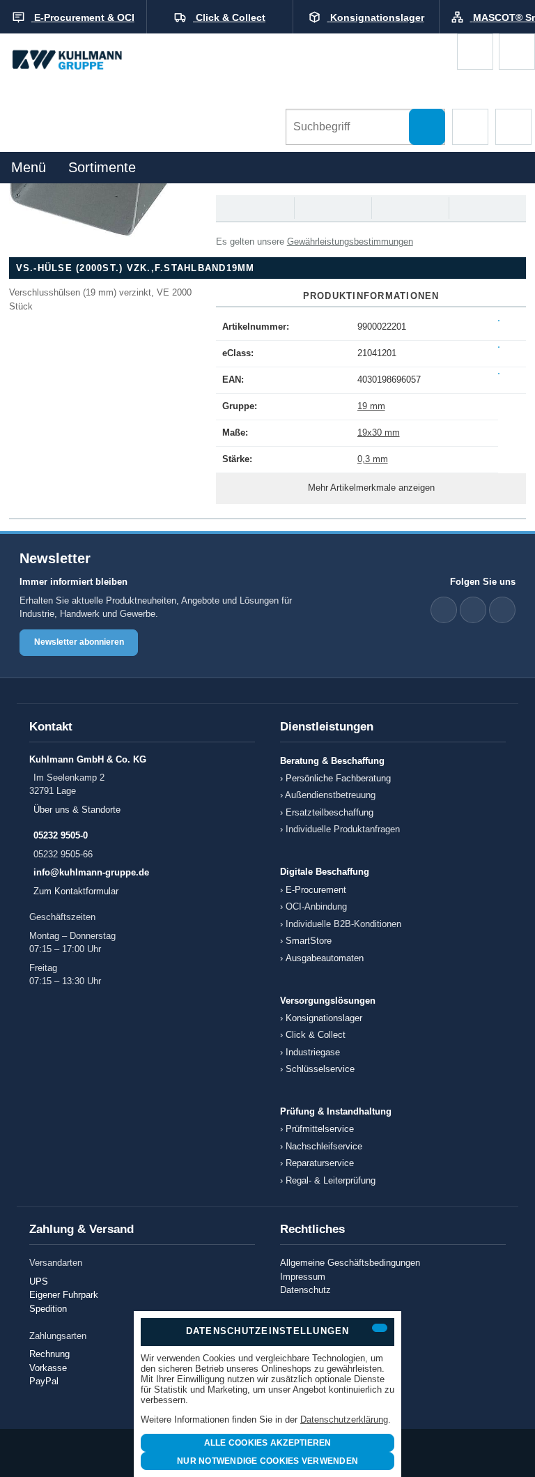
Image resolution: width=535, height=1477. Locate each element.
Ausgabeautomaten (325, 958)
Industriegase (313, 1052)
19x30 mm (378, 432)
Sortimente (102, 167)
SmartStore (309, 940)
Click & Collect (316, 1035)
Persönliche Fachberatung (338, 778)
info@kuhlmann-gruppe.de (91, 872)
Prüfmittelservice (320, 1129)
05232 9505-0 (60, 835)
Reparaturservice (320, 1163)
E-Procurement (316, 890)
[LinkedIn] (444, 610)
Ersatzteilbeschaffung (329, 812)
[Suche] (427, 127)
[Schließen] (379, 1328)
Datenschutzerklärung (344, 1419)
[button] (470, 127)
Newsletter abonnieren (79, 642)
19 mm (371, 406)
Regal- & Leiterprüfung (330, 1180)
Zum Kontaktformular (75, 891)
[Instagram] (502, 610)
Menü (28, 167)
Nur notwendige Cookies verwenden (267, 1461)
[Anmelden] (517, 51)
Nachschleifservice (324, 1146)
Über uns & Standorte (77, 809)
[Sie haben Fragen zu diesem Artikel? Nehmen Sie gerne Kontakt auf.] (486, 208)
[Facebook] (473, 610)
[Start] (80, 60)
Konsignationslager (324, 1018)
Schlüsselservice (320, 1069)
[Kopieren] (498, 320)
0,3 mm (372, 459)
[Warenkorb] (475, 51)
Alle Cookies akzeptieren (268, 1443)
